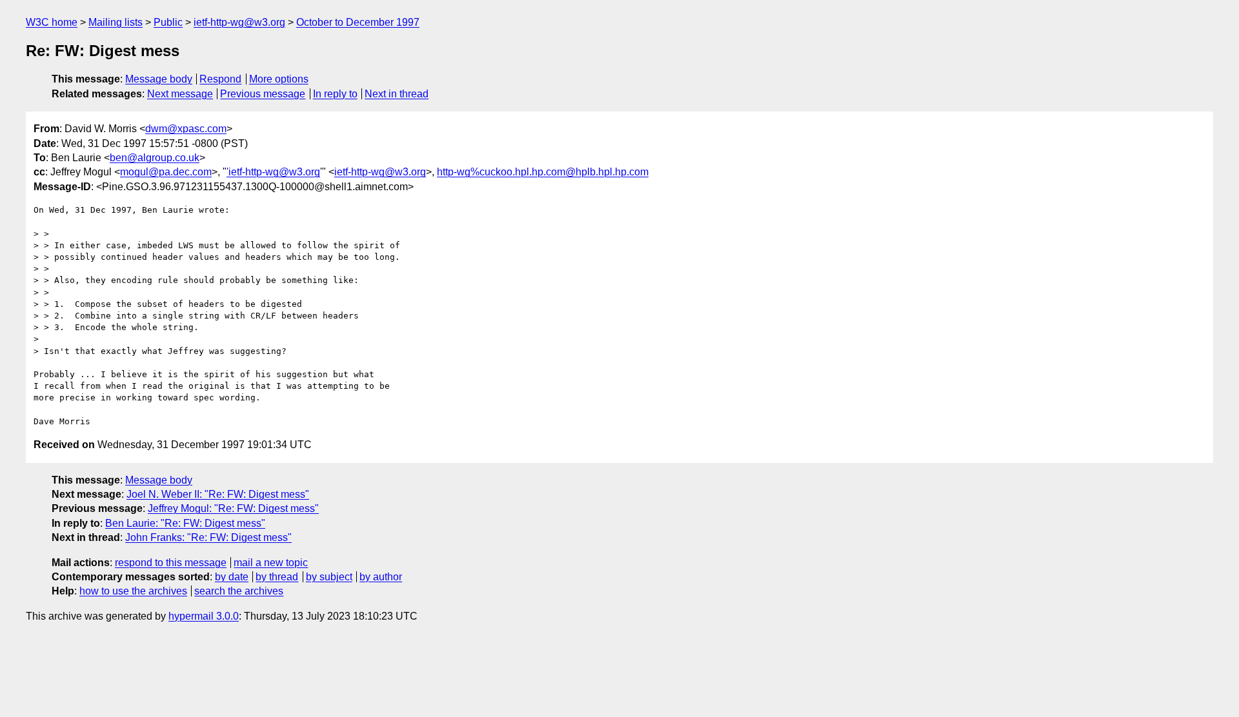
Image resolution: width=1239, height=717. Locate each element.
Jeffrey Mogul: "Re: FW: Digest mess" (233, 508)
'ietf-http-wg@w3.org (273, 171)
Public (168, 22)
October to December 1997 (357, 22)
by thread (277, 576)
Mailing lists (115, 22)
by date (231, 576)
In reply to (335, 93)
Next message (180, 93)
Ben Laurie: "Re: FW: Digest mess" (185, 523)
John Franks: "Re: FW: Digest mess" (208, 537)
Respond (220, 79)
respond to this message (171, 562)
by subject (329, 576)
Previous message (262, 93)
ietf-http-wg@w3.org (239, 22)
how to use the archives (133, 590)
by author (380, 576)
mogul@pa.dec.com (166, 171)
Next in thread (396, 93)
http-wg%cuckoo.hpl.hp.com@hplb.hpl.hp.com (543, 171)
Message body (158, 79)
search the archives (238, 590)
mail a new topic (271, 562)
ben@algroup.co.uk (154, 157)
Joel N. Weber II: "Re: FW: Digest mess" (217, 494)
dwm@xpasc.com (186, 128)
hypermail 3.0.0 (203, 616)
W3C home (51, 22)
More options (278, 79)
